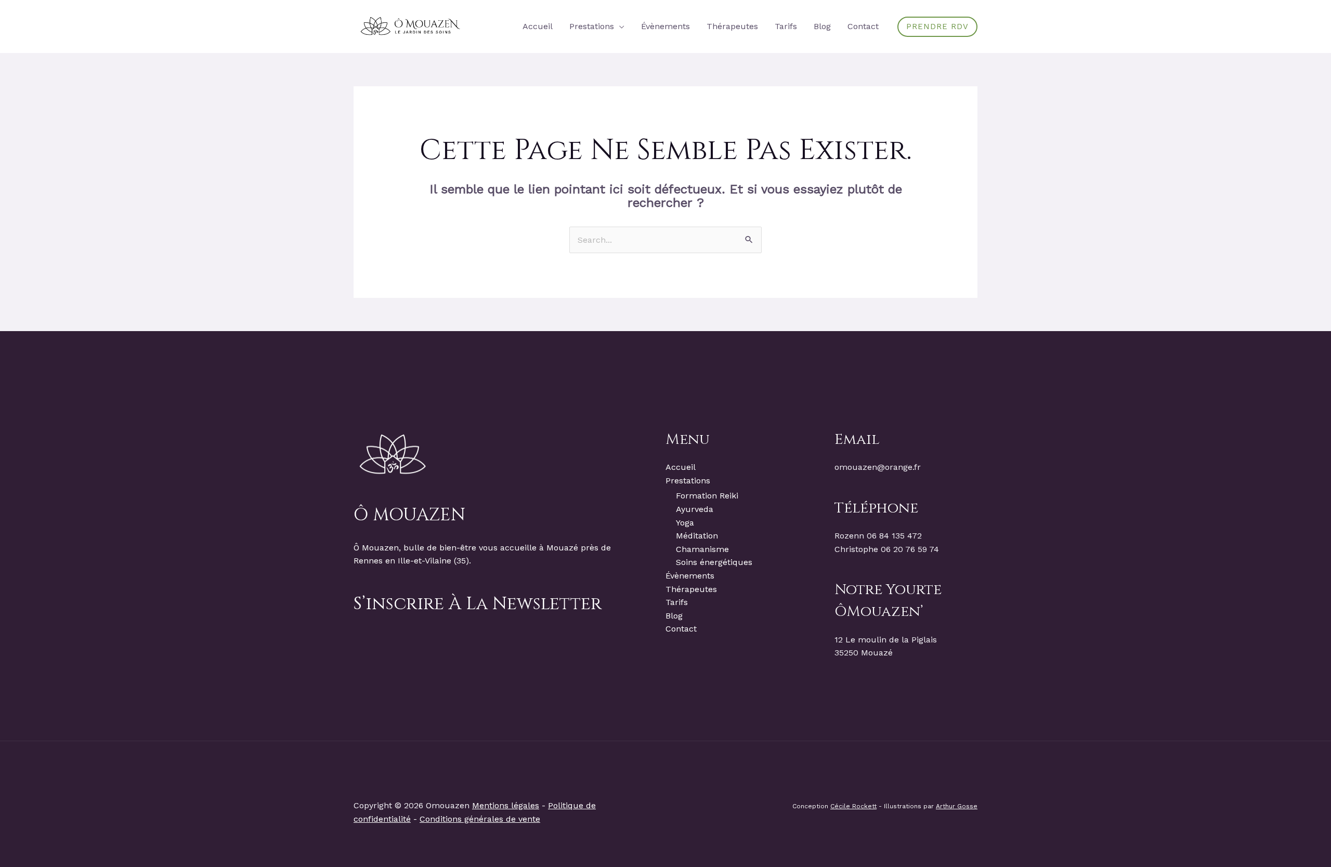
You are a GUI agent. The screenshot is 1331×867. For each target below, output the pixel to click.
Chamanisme (702, 549)
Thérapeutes (691, 589)
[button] (619, 26)
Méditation (697, 536)
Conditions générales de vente (480, 819)
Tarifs (677, 602)
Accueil (681, 467)
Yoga (685, 523)
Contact (681, 629)
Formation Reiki (707, 496)
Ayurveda (694, 509)
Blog (674, 616)
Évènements (690, 576)
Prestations (688, 480)
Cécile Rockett (853, 806)
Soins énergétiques (714, 562)
